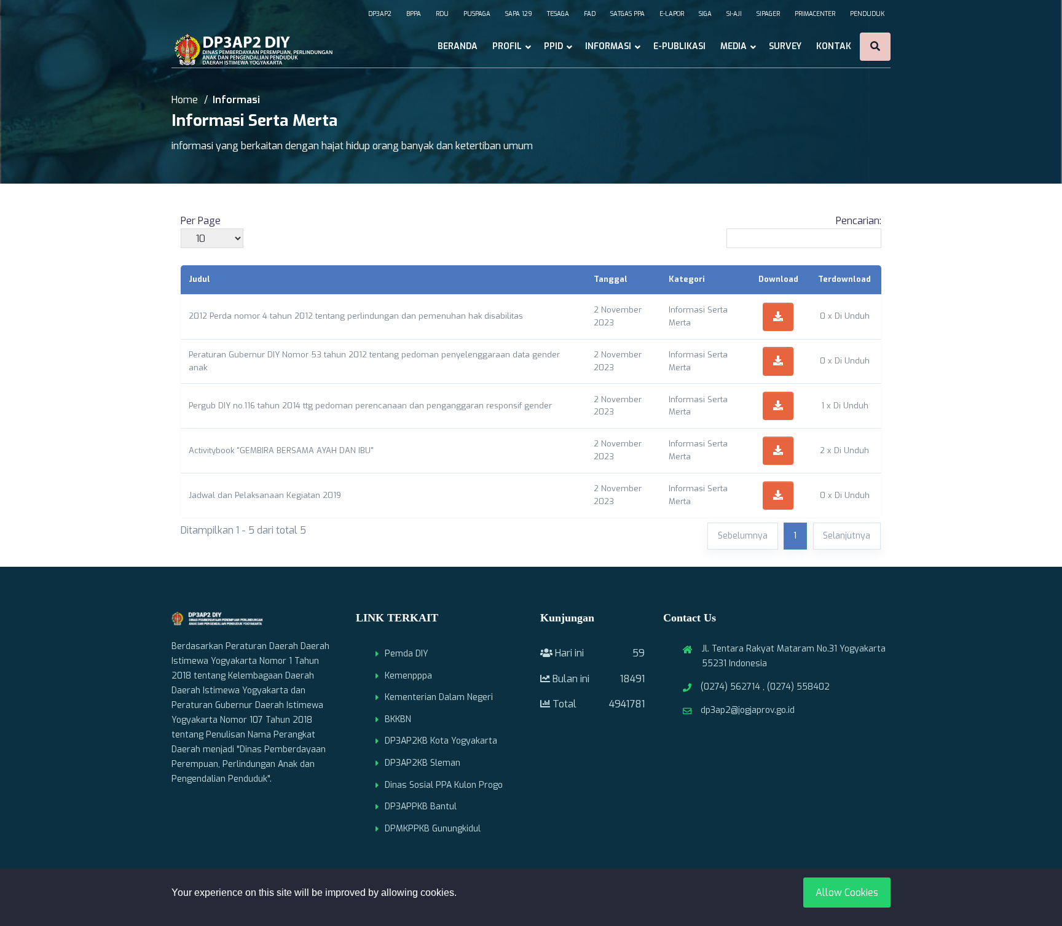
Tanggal (610, 279)
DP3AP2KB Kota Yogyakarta (441, 741)
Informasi (608, 46)
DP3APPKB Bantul (421, 806)
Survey (785, 46)
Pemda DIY (406, 653)
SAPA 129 (518, 14)
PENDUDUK (867, 14)
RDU (442, 14)
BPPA (413, 14)
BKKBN (398, 719)
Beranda (458, 46)
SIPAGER (768, 14)
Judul (199, 279)
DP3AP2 (379, 14)
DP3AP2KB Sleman (422, 763)
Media (733, 46)
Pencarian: (858, 220)
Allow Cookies (847, 892)
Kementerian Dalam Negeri (439, 697)
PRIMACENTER (815, 14)
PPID (553, 46)
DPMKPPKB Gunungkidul (433, 829)
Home (184, 99)
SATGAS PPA (627, 14)
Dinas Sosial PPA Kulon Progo (444, 785)
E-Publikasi (679, 46)
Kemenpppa (408, 676)
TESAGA (558, 14)
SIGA (705, 14)
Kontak (833, 46)
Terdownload (844, 279)
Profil (507, 46)
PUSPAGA (476, 14)
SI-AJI (734, 14)
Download (778, 279)
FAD (590, 14)
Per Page (201, 220)
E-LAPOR (671, 14)
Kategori (687, 279)
